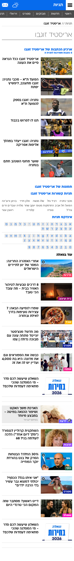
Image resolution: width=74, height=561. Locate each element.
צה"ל (69, 209)
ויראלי (13, 14)
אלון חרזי (25, 200)
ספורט (27, 14)
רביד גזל (52, 200)
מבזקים (41, 14)
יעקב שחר (29, 205)
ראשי (68, 14)
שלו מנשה (38, 200)
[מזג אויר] (15, 5)
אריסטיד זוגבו (52, 23)
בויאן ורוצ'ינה (9, 200)
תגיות (58, 5)
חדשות (55, 14)
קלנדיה (30, 209)
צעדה (50, 209)
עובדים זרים (9, 205)
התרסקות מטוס (45, 205)
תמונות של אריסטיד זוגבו (53, 187)
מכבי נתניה (66, 200)
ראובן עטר (7, 209)
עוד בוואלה (64, 254)
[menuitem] (55, 14)
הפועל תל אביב (63, 205)
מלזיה (20, 205)
